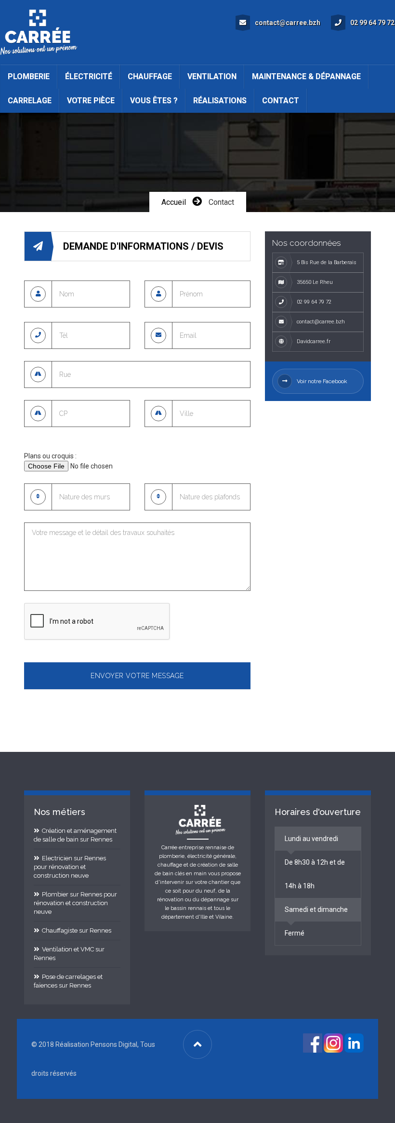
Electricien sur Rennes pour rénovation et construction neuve (70, 867)
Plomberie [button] (29, 76)
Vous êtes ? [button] (154, 100)
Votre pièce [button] (91, 100)
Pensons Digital (114, 1044)
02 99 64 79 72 (372, 23)
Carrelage (30, 100)
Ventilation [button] (212, 76)
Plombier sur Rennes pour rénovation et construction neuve (75, 903)
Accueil (173, 202)
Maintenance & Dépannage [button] (306, 76)
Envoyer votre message (137, 676)
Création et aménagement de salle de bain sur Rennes (75, 835)
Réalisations (220, 100)
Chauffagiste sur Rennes (75, 930)
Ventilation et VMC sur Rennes (69, 954)
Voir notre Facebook (322, 381)
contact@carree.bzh (287, 23)
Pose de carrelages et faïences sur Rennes (68, 981)
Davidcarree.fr (313, 341)
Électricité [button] (88, 76)
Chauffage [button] (150, 76)
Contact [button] (280, 100)
